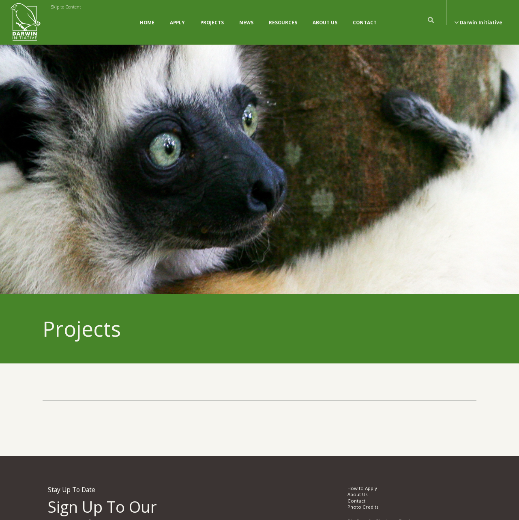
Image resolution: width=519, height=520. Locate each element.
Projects (212, 22)
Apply (177, 22)
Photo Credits (363, 507)
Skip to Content (66, 7)
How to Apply (362, 488)
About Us (325, 22)
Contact (365, 22)
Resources (283, 22)
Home (147, 22)
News (246, 22)
